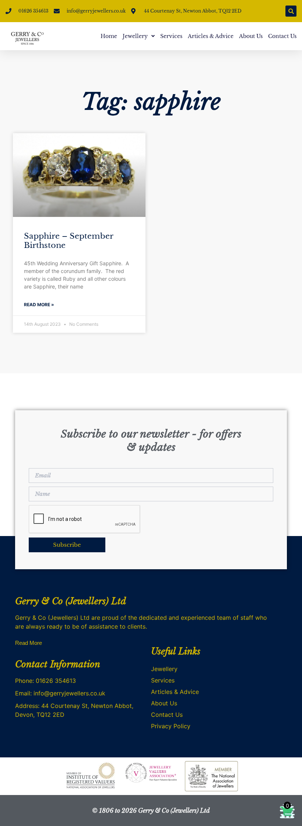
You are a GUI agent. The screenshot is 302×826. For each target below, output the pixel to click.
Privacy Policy (170, 726)
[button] (290, 11)
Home (109, 36)
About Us (251, 36)
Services (171, 36)
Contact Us (282, 36)
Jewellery (135, 36)
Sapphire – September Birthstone (68, 240)
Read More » (39, 304)
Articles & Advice (210, 36)
